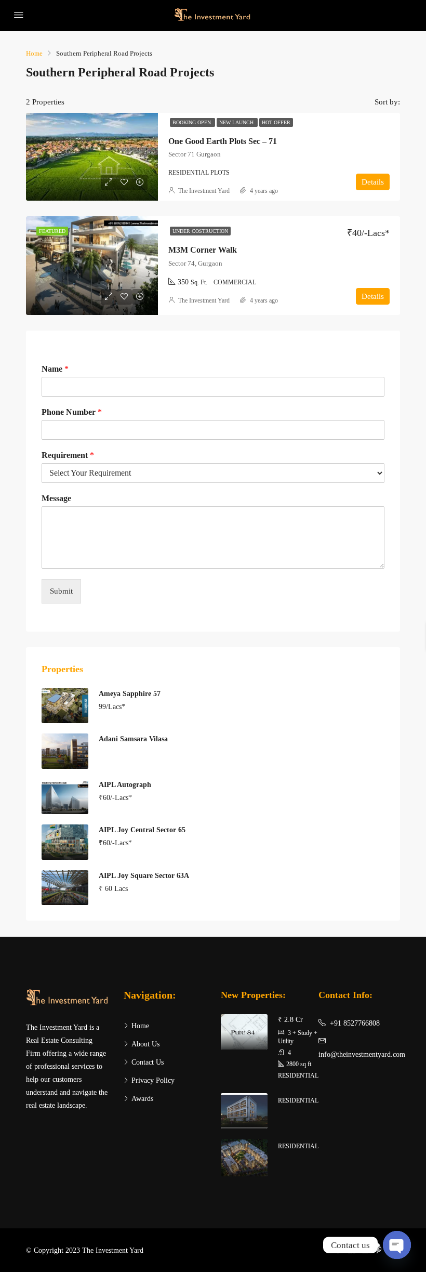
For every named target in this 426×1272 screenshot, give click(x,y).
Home (140, 1026)
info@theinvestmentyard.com (361, 1054)
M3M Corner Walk (202, 249)
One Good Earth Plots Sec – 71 (222, 141)
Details (373, 182)
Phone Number (72, 412)
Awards (142, 1099)
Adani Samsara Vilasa (133, 739)
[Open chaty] (397, 1245)
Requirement (68, 455)
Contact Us (147, 1062)
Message (56, 498)
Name (55, 368)
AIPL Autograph (125, 785)
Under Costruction (200, 231)
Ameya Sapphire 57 (130, 694)
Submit (61, 591)
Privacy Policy (153, 1080)
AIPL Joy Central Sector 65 (142, 830)
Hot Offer (276, 122)
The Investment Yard (204, 190)
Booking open (192, 122)
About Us (145, 1044)
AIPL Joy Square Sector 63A (144, 876)
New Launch (237, 122)
